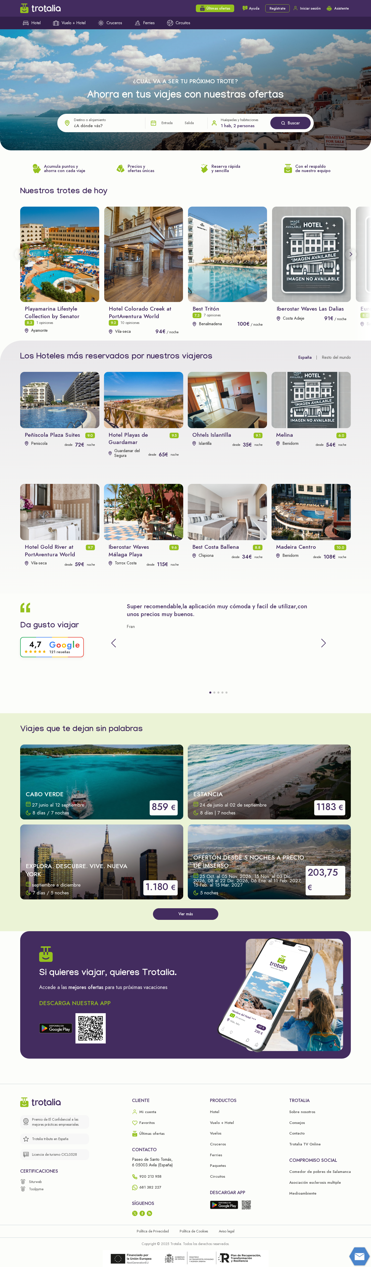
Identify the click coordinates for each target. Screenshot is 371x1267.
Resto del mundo (336, 357)
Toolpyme (36, 1189)
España (305, 357)
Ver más (185, 914)
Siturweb (35, 1181)
